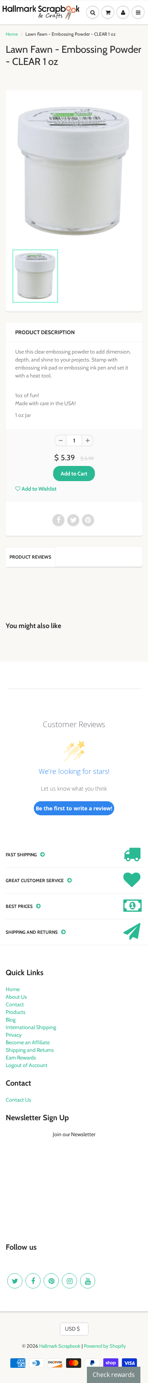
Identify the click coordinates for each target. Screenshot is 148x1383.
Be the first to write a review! (74, 808)
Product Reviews (30, 557)
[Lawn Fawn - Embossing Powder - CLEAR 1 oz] (74, 171)
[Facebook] (33, 1280)
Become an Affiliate (28, 1042)
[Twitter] (14, 1280)
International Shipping (31, 1027)
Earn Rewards (21, 1057)
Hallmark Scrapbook (59, 1346)
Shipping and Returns (30, 1050)
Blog (11, 1019)
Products (15, 1012)
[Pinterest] (51, 1280)
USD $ (72, 1328)
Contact (15, 1004)
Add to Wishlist (38, 488)
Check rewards (114, 1374)
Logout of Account (26, 1065)
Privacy (14, 1034)
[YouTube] (87, 1280)
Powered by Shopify (105, 1346)
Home (12, 34)
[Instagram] (69, 1280)
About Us (16, 996)
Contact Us (18, 1099)
